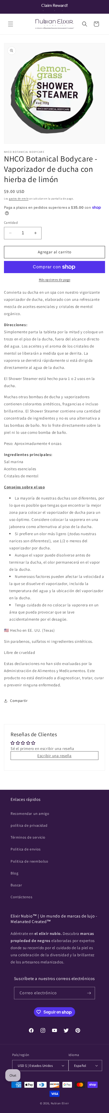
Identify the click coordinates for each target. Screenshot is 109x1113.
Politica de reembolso (29, 861)
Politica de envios (26, 849)
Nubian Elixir (60, 1103)
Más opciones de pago (54, 280)
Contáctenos (22, 897)
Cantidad (11, 222)
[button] (10, 24)
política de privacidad (29, 825)
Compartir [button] (19, 700)
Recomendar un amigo (30, 813)
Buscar (16, 885)
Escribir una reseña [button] (54, 755)
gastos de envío (19, 198)
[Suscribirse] (89, 993)
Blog (14, 873)
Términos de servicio (28, 837)
